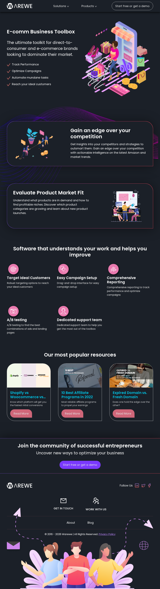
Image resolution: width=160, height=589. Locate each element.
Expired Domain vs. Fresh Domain (130, 394)
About (71, 523)
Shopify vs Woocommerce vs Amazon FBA (26, 397)
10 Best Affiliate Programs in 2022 (77, 394)
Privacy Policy (107, 534)
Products (87, 6)
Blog (91, 523)
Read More (21, 413)
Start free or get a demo (132, 6)
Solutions (59, 6)
